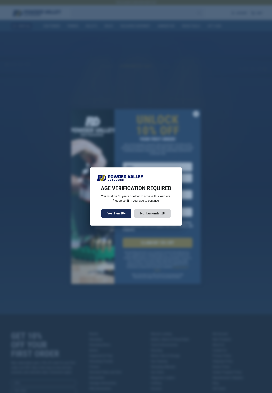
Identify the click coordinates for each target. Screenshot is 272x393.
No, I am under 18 (152, 213)
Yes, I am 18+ (116, 213)
